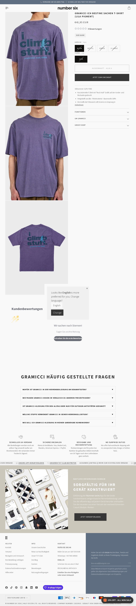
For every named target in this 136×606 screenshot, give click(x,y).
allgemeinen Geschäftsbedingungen (111, 571)
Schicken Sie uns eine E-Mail (68, 564)
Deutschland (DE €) (16, 598)
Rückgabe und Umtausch (14, 556)
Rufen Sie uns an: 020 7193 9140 (69, 552)
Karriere (34, 564)
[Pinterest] (16, 587)
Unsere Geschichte (38, 547)
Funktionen (80, 112)
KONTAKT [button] (61, 543)
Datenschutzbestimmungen (101, 574)
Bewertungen (36, 568)
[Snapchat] (26, 587)
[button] (117, 600)
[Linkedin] (31, 587)
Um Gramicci (80, 118)
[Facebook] (6, 587)
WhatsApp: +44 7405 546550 (67, 556)
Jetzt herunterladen (90, 517)
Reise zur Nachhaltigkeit (40, 552)
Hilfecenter (9, 572)
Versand (8, 552)
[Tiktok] (11, 587)
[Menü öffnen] (9, 8)
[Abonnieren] (128, 563)
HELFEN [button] (8, 543)
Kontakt (8, 547)
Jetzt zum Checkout (102, 77)
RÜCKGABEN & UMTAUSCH (67, 568)
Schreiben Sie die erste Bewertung (68, 338)
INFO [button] (33, 543)
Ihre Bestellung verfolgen (14, 560)
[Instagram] (21, 587)
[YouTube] (36, 587)
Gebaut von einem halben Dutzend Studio (101, 603)
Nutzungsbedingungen (39, 572)
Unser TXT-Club (37, 556)
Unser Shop (80, 125)
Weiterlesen (79, 105)
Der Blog (34, 560)
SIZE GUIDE (80, 35)
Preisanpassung (11, 564)
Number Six (12, 603)
